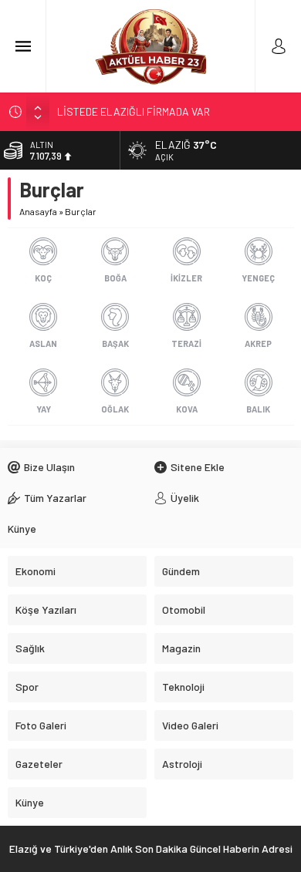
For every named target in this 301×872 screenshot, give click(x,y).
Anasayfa (38, 211)
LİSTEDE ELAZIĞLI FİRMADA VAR (133, 111)
